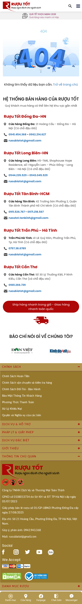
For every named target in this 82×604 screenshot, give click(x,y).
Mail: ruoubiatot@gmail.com (19, 536)
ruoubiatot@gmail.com (25, 140)
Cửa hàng (26, 600)
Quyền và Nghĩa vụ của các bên (21, 415)
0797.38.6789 (17, 248)
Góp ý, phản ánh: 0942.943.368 (21, 530)
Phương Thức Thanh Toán (18, 402)
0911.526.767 (17, 212)
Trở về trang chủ (65, 84)
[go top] (76, 578)
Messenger (72, 600)
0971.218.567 (35, 212)
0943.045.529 (38, 175)
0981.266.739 (17, 285)
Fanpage (41, 600)
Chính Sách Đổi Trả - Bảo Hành (21, 389)
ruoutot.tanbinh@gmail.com (28, 218)
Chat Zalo (56, 600)
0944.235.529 (18, 175)
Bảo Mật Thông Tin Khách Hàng (22, 396)
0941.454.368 (17, 134)
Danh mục (10, 600)
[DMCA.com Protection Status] (11, 576)
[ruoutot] (22, 6)
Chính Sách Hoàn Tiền (16, 376)
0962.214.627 (37, 134)
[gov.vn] (36, 576)
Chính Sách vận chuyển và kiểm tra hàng (27, 383)
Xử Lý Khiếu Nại (12, 409)
